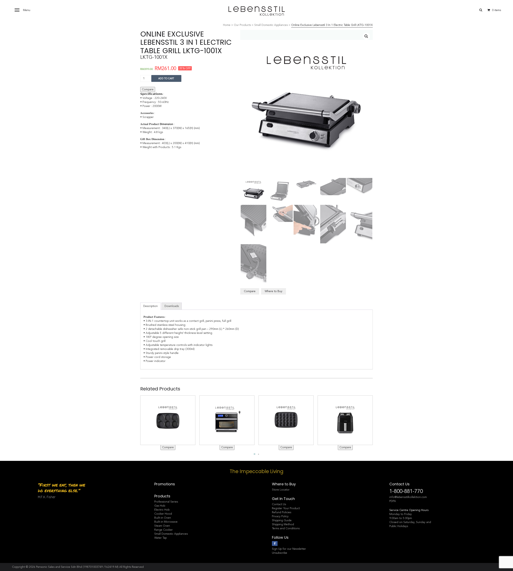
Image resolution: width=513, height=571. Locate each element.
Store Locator (281, 490)
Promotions (164, 484)
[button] (366, 36)
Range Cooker (163, 530)
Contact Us (279, 504)
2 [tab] (258, 454)
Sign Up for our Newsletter (289, 549)
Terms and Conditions (286, 528)
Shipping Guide (282, 520)
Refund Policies (281, 512)
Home (226, 25)
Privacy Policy (280, 516)
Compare (147, 89)
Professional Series (166, 502)
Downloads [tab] (172, 306)
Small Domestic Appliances (271, 25)
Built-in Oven (162, 518)
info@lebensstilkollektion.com (408, 497)
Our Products (242, 25)
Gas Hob (159, 506)
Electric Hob (162, 510)
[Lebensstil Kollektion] (256, 11)
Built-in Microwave (166, 522)
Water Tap (160, 538)
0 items (496, 10)
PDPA (392, 501)
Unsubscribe (279, 553)
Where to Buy (273, 291)
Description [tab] (150, 306)
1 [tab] (254, 454)
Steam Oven (162, 526)
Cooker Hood (163, 514)
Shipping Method (283, 524)
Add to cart (166, 78)
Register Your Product (286, 508)
